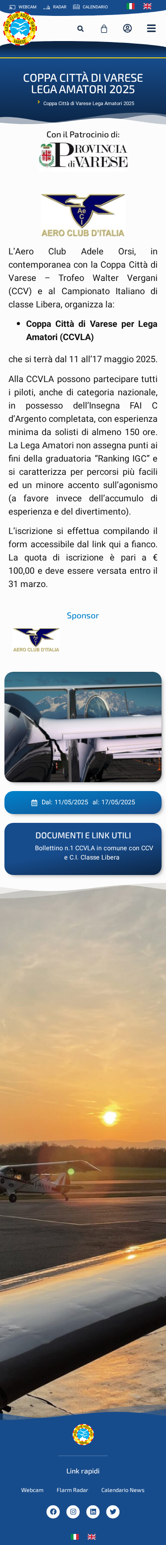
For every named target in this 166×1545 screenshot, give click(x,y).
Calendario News (123, 1489)
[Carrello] (104, 29)
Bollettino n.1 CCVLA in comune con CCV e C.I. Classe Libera (94, 853)
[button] (80, 29)
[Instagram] (73, 1511)
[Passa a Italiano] (74, 1537)
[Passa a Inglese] (149, 6)
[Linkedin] (93, 1511)
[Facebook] (53, 1511)
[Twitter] (113, 1511)
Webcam (32, 1489)
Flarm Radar (72, 1489)
